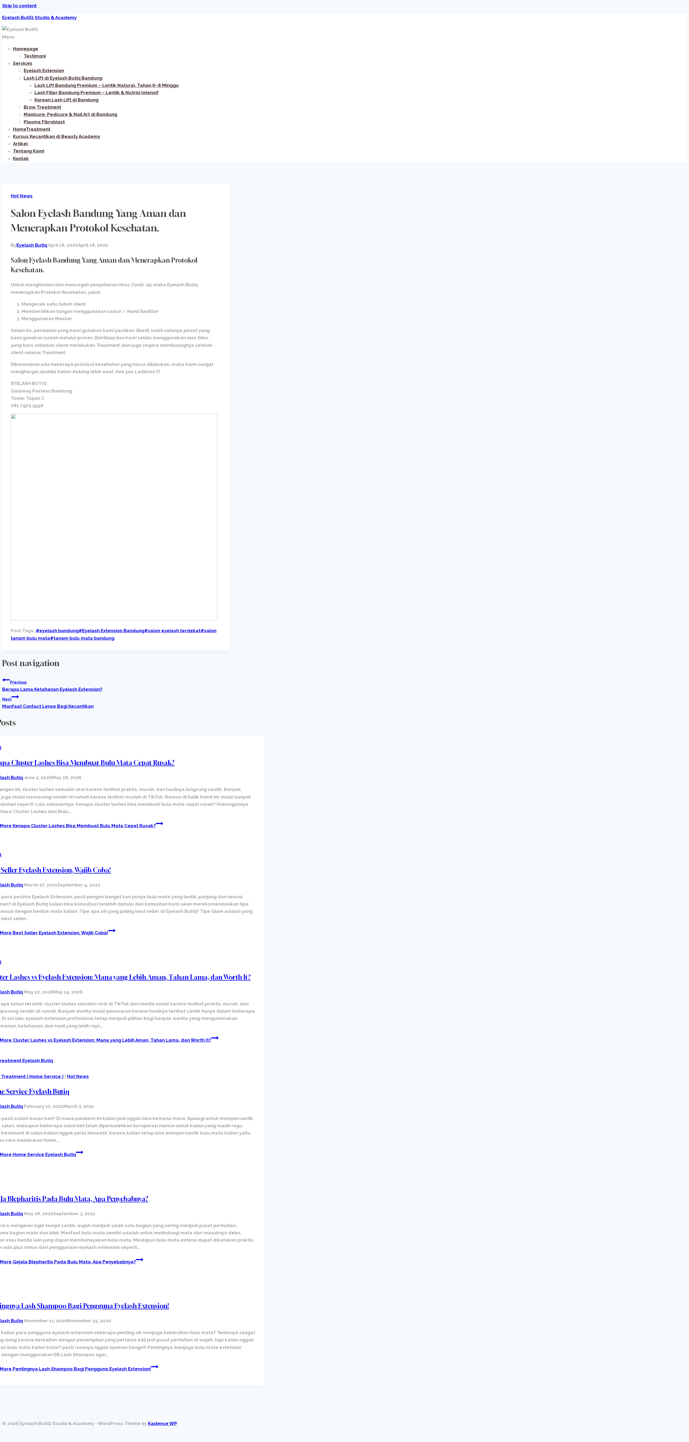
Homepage (25, 48)
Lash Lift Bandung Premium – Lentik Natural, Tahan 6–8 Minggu (106, 85)
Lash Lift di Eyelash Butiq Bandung (63, 78)
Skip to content (19, 5)
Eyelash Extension (44, 70)
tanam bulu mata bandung (82, 638)
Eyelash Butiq (31, 245)
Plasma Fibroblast (44, 122)
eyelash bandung (57, 630)
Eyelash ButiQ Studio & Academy (39, 17)
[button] (344, 37)
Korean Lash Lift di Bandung (66, 100)
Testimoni (35, 56)
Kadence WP (162, 1423)
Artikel (20, 143)
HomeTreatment (31, 129)
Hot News (22, 196)
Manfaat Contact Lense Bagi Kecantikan (48, 703)
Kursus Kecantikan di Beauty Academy (56, 136)
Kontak (21, 158)
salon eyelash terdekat (172, 630)
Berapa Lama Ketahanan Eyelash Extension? (52, 686)
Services (22, 63)
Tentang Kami (28, 151)
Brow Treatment (42, 107)
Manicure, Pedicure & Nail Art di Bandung (70, 114)
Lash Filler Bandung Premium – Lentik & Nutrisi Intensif (96, 92)
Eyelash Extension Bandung (111, 630)
